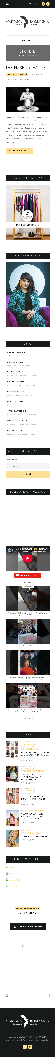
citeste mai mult (19, 150)
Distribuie (24, 80)
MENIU (26, 40)
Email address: (11, 459)
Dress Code (27, 746)
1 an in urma (27, 761)
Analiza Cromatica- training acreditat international (32, 777)
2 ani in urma (27, 805)
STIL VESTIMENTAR (15, 372)
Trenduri (38, 810)
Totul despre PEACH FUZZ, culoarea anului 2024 (33, 799)
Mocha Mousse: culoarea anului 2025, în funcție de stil (35, 755)
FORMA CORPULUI (15, 362)
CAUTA (31, 4)
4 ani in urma (27, 840)
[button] (30, 582)
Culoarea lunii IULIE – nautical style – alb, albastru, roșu (33, 816)
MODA (36, 749)
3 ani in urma (27, 822)
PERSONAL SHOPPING (16, 391)
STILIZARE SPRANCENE (16, 431)
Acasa (21, 56)
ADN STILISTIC (28, 766)
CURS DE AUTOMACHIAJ (17, 411)
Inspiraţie (26, 749)
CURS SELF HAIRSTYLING (17, 421)
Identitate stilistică (16, 74)
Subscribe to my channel (29, 575)
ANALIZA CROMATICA (16, 352)
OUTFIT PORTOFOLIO (16, 401)
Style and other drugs (34, 836)
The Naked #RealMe (26, 68)
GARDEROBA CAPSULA (17, 381)
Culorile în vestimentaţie (29, 743)
